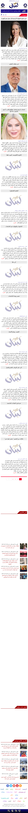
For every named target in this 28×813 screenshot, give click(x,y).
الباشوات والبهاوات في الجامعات (14, 226)
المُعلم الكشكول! (14, 190)
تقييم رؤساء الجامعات (14, 296)
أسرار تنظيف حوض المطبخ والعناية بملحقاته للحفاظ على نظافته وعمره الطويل (9, 562)
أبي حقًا (14, 262)
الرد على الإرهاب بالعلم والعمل (14, 367)
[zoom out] (6, 14)
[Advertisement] (14, 496)
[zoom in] (1, 14)
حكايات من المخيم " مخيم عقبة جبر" (14, 439)
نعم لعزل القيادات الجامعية (14, 403)
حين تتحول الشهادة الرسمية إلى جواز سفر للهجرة (14, 18)
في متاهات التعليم (14, 64)
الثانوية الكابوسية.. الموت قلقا (13, 155)
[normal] (3, 14)
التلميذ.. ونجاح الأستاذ (14, 332)
